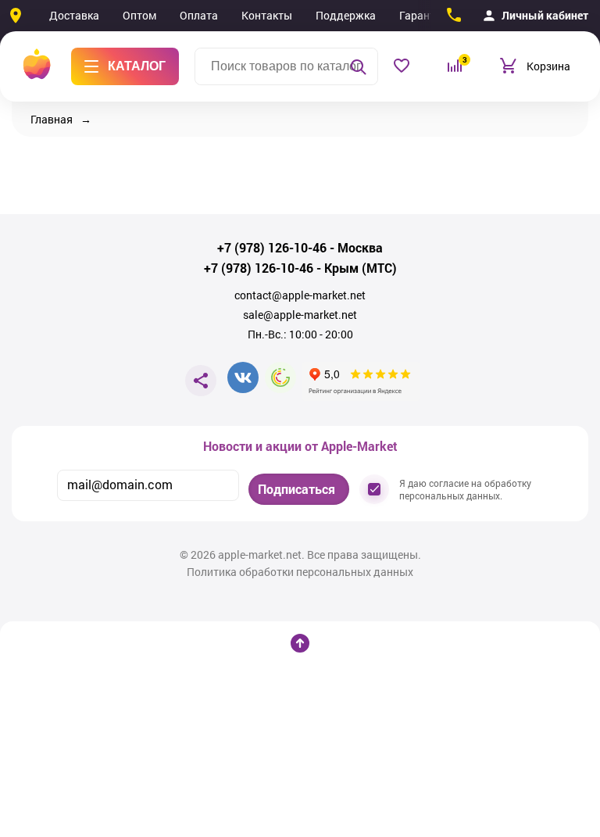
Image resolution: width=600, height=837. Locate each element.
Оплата (199, 15)
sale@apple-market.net (300, 314)
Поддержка (346, 15)
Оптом (139, 15)
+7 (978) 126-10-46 (272, 247)
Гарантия (423, 15)
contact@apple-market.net (300, 295)
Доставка (74, 15)
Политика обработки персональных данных (300, 572)
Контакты (266, 15)
